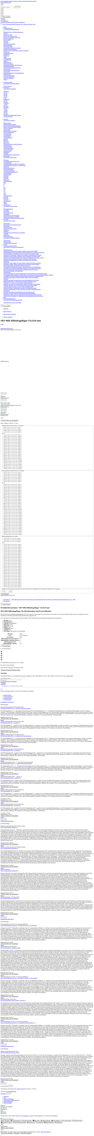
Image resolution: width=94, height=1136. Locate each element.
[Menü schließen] (4, 85)
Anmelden (3, 19)
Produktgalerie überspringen (7, 702)
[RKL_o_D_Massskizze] (5, 361)
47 (12, 490)
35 (12, 440)
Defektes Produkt (8, 1103)
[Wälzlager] (11, 154)
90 (12, 456)
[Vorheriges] (2, 393)
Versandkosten (25, 1115)
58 (12, 494)
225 (13, 534)
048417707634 (20, 1089)
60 (12, 448)
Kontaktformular (12, 1091)
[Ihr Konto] (2, 14)
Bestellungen (22, 22)
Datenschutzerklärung (9, 1099)
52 (12, 491)
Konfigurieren (16, 1133)
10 (12, 430)
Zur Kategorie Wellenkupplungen (11, 29)
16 (12, 553)
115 (13, 512)
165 (13, 524)
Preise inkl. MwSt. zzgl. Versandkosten (9, 420)
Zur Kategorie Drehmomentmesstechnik (13, 300)
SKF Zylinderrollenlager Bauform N (9, 827)
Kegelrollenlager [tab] (8, 699)
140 (13, 467)
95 (12, 458)
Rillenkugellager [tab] (7, 695)
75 (12, 452)
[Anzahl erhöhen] (10, 591)
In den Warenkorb (5, 594)
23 (12, 563)
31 (12, 575)
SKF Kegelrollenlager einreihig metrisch (10, 1052)
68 (12, 497)
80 (12, 454)
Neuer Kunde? (69, 676)
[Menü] (2, 4)
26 (12, 478)
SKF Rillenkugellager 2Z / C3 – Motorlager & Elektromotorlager (16, 708)
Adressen (16, 22)
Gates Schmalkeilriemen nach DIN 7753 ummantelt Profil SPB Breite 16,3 (18, 1022)
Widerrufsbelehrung (8, 1101)
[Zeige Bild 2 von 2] (2, 395)
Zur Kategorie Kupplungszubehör (11, 83)
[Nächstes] (5, 393)
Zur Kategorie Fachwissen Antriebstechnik (13, 247)
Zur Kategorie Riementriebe (10, 157)
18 (12, 556)
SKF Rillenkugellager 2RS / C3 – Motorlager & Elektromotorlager (16, 736)
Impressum (6, 1096)
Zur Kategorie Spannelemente (10, 206)
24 (12, 477)
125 (13, 515)
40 (12, 442)
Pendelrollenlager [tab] (8, 698)
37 (12, 485)
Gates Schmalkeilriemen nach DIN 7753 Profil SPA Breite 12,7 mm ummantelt (19, 978)
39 (12, 582)
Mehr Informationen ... (46, 1131)
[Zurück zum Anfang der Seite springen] (2, 1130)
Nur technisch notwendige (6, 1133)
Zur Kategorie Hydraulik (9, 220)
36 (12, 579)
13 (12, 548)
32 (4, 483)
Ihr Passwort (4, 680)
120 (13, 464)
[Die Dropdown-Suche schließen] (19, 7)
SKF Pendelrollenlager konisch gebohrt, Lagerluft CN (13, 1000)
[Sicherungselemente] (10, 243)
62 (12, 496)
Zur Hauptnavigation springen (29, 1)
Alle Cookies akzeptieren (26, 1133)
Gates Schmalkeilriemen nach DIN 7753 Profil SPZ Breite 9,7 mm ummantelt (19, 925)
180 (13, 527)
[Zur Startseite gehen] (6, 2)
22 (12, 475)
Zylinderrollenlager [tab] (8, 696)
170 (13, 525)
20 (12, 436)
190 (13, 528)
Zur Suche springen (17, 1)
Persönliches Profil (9, 22)
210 (13, 531)
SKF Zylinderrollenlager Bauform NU (9, 870)
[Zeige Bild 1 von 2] (1, 395)
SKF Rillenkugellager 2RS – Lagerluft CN (10, 750)
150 (13, 468)
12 (12, 432)
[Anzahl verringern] (3, 591)
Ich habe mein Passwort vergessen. (9, 681)
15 (4, 433)
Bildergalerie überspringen (7, 328)
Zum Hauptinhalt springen (7, 1)
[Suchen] (15, 7)
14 (12, 550)
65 (12, 449)
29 (12, 572)
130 (13, 465)
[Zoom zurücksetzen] (5, 403)
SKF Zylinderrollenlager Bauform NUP (10, 898)
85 (12, 455)
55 (12, 446)
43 (12, 585)
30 (12, 439)
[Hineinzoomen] (8, 403)
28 (12, 480)
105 (13, 461)
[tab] (39, 599)
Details (2, 720)
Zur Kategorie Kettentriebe (10, 88)
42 (12, 488)
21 (12, 474)
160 (13, 522)
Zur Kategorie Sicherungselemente (12, 238)
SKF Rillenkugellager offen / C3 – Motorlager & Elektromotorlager (16, 763)
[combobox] (7, 7)
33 (12, 576)
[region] (47, 372)
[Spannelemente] (14, 218)
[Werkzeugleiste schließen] (2, 1124)
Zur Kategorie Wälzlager (9, 120)
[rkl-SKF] (11, 330)
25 (12, 437)
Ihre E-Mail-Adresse (6, 678)
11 (12, 545)
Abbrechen (3, 684)
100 (13, 459)
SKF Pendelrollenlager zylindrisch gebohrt (10, 947)
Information (3, 1093)
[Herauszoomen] (2, 403)
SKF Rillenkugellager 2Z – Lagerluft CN (10, 722)
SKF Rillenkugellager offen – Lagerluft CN (11, 778)
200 (13, 529)
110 (13, 462)
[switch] (5, 1121)
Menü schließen (6, 17)
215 (13, 532)
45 (12, 443)
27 (12, 569)
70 (12, 451)
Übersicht (3, 22)
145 (13, 519)
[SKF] (47, 324)
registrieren (5, 21)
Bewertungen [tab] (7, 601)
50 (12, 445)
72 (12, 499)
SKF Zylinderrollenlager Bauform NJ (9, 848)
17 (12, 434)
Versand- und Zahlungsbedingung (11, 1100)
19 (12, 472)
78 (12, 502)
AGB (5, 1097)
